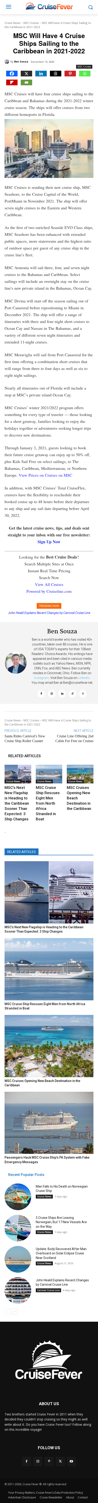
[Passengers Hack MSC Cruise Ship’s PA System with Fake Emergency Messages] (49, 1123)
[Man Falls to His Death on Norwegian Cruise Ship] (18, 1196)
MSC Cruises (31, 23)
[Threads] (55, 74)
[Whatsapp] (85, 74)
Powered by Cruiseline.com (49, 591)
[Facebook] (12, 74)
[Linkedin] (41, 74)
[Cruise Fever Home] (49, 6)
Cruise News (13, 23)
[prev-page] (7, 1311)
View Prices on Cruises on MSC (45, 475)
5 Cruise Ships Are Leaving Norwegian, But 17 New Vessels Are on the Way (61, 1222)
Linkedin (84, 678)
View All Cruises (49, 584)
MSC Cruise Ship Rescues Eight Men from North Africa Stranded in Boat (48, 803)
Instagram (41, 678)
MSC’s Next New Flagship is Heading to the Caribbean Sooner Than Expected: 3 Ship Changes (17, 803)
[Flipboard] (12, 82)
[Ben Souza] (7, 61)
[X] (26, 74)
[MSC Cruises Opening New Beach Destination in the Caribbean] (80, 774)
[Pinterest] (70, 74)
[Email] (26, 82)
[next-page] (15, 1311)
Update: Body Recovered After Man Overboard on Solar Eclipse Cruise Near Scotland (61, 1253)
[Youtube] (71, 1461)
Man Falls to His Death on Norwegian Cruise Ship (49, 613)
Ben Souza (21, 61)
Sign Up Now (49, 542)
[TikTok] (72, 694)
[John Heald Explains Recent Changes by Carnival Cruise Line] (18, 1290)
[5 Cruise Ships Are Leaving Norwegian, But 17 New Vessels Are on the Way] (18, 1228)
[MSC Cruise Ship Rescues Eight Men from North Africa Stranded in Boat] (49, 774)
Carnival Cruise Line (48, 1290)
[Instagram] (52, 694)
